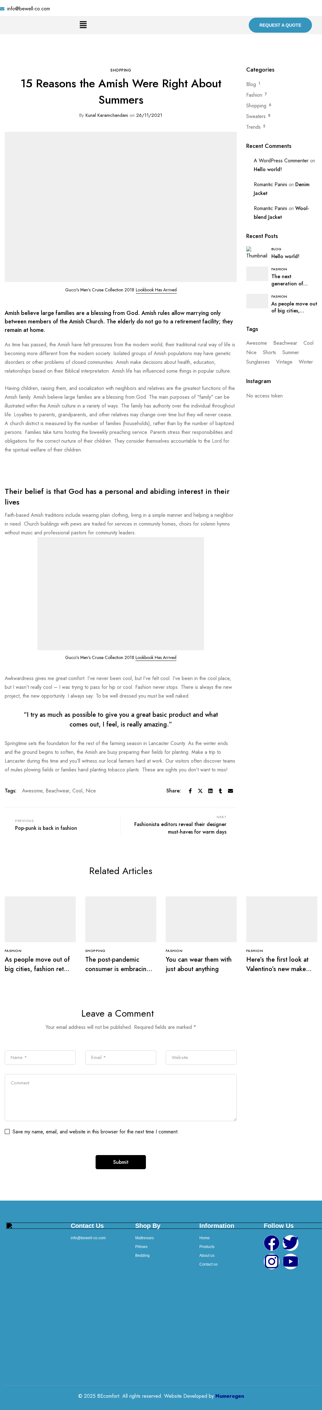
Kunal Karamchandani (103, 115)
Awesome (32, 790)
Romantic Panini (270, 184)
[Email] (230, 791)
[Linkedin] (210, 791)
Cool (77, 790)
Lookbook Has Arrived (156, 657)
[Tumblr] (220, 791)
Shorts (269, 352)
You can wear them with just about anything (199, 964)
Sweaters (256, 116)
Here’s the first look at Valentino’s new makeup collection (279, 969)
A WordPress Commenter (281, 160)
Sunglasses (258, 361)
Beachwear (57, 790)
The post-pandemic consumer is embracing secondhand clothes (117, 969)
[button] (83, 25)
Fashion (254, 95)
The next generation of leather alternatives (293, 283)
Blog (251, 84)
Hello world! (268, 169)
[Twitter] (200, 791)
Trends (253, 127)
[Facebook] (190, 791)
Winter (306, 361)
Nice (91, 790)
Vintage (284, 361)
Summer (290, 352)
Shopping (120, 70)
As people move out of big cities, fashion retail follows (37, 969)
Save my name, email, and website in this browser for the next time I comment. (96, 1131)
